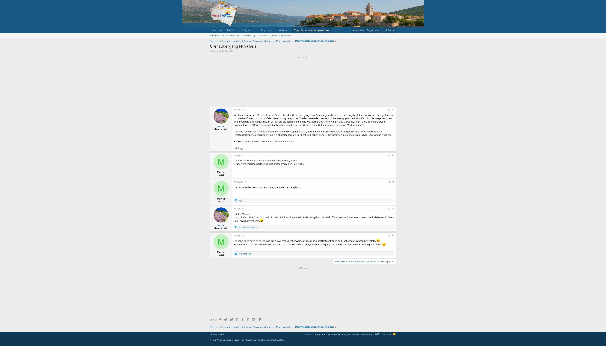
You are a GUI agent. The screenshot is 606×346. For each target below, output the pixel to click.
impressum (320, 334)
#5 (393, 235)
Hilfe (377, 334)
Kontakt (308, 334)
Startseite (217, 30)
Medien (231, 30)
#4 (393, 208)
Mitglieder (248, 30)
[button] (238, 30)
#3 (393, 182)
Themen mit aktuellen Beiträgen (225, 35)
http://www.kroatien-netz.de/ (226, 339)
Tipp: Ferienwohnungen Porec (312, 30)
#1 (393, 109)
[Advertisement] (303, 82)
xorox (215, 50)
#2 (393, 155)
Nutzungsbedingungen (339, 334)
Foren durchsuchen (267, 35)
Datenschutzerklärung (362, 334)
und (248, 227)
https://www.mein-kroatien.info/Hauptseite (265, 339)
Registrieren (285, 35)
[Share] (389, 110)
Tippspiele (266, 30)
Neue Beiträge (249, 35)
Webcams (284, 30)
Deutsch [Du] (219, 334)
